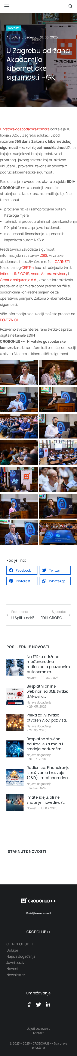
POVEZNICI (9, 319)
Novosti (32, 678)
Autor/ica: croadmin (21, 37)
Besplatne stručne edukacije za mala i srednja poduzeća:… (45, 744)
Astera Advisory (54, 273)
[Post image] (15, 667)
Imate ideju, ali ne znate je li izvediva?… (46, 800)
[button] (21, 570)
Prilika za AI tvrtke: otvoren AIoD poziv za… (47, 718)
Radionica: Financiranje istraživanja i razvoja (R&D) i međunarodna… (48, 772)
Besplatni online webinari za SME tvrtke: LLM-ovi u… (47, 691)
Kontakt (38, 1033)
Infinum (6, 273)
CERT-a (27, 267)
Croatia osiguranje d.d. (18, 279)
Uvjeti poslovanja (38, 1028)
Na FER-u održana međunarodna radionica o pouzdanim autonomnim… (48, 664)
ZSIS (43, 255)
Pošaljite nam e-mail (38, 913)
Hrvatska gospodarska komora (24, 129)
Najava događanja (39, 702)
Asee (35, 273)
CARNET (62, 261)
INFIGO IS (21, 273)
